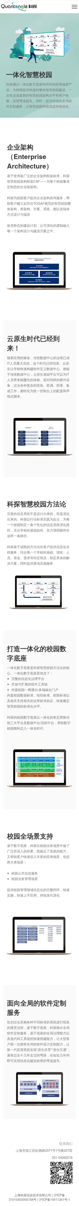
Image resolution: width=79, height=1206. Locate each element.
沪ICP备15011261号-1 (54, 1199)
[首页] (19, 6)
